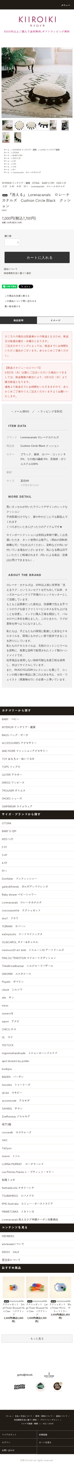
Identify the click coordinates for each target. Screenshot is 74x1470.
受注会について (11, 1260)
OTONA (16, 152)
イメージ (55, 320)
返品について (10, 268)
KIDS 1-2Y (16, 158)
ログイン (6, 1442)
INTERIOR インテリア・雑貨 (25, 149)
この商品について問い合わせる (20, 301)
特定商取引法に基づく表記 (17, 273)
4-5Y (14, 166)
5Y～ (14, 169)
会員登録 (43, 1434)
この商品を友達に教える (17, 295)
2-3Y (14, 160)
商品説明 (18, 320)
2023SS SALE (10, 1252)
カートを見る (45, 1442)
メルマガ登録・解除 (29, 1423)
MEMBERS (8, 1236)
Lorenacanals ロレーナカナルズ (27, 172)
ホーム (6, 149)
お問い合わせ (8, 1450)
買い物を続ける (12, 306)
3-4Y (14, 163)
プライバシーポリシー (49, 1419)
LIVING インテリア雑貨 (50, 149)
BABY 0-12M (17, 155)
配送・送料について (44, 1416)
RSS (44, 1423)
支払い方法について (23, 1416)
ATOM (50, 1423)
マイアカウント (9, 1434)
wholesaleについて (13, 1244)
